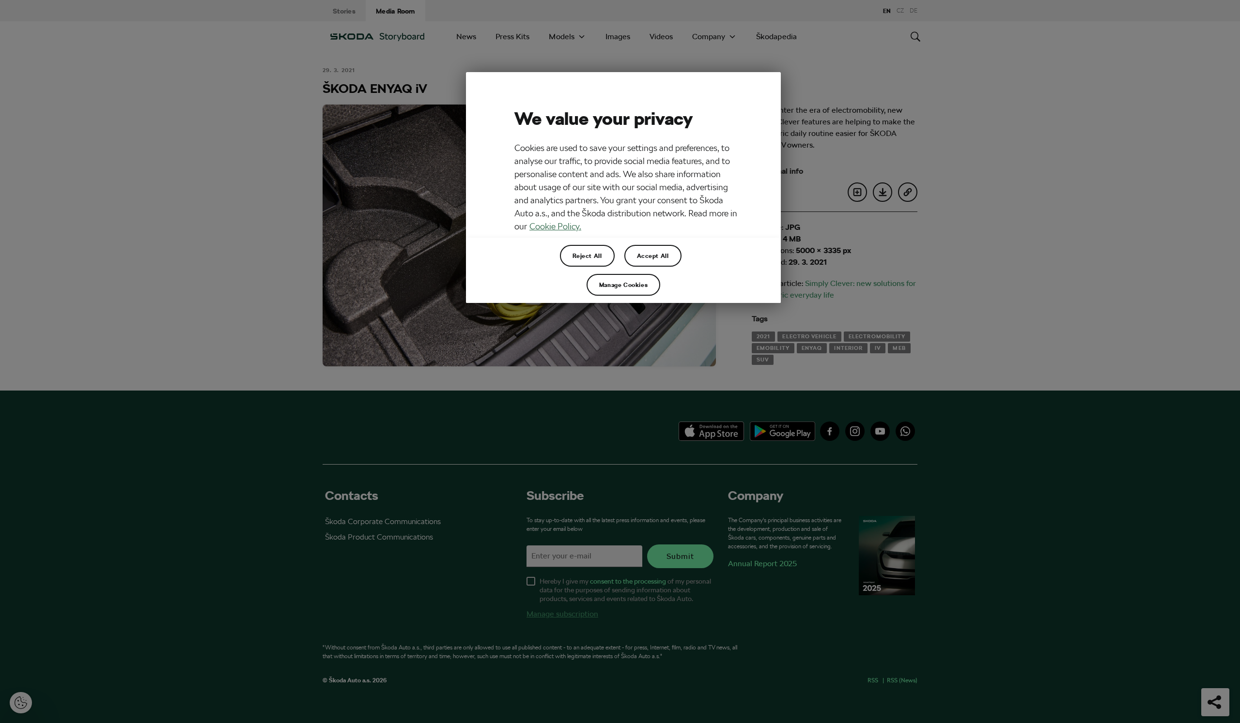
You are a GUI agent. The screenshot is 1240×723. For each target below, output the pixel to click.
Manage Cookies (623, 284)
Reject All (587, 255)
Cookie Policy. (555, 226)
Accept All (653, 255)
